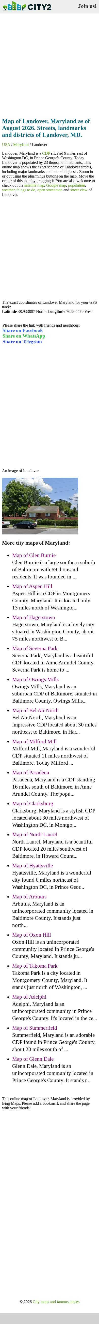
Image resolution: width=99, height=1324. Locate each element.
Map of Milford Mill (34, 741)
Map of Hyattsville (32, 866)
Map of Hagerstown (33, 617)
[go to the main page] (27, 11)
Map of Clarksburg (32, 804)
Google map (56, 185)
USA (6, 144)
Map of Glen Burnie (34, 555)
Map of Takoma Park (35, 966)
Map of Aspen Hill (32, 586)
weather (8, 190)
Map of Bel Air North (35, 710)
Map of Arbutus (29, 897)
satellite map (34, 185)
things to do (25, 190)
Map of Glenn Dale (33, 1059)
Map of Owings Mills (35, 679)
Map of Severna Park (35, 648)
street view (79, 190)
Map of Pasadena (30, 772)
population (76, 185)
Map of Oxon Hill (31, 935)
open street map (49, 190)
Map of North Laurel (34, 835)
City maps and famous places (56, 1302)
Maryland (21, 144)
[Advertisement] (49, 64)
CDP (46, 153)
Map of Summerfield (34, 1028)
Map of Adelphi (29, 997)
